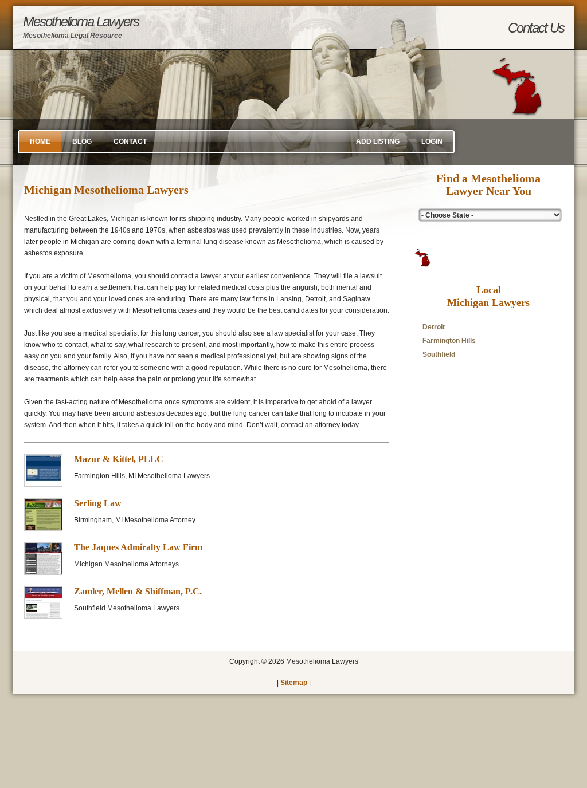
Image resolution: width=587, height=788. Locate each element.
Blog (82, 141)
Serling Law (98, 503)
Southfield (438, 354)
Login (432, 141)
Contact (130, 141)
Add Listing (378, 141)
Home (40, 141)
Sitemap (293, 683)
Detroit (433, 327)
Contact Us (536, 28)
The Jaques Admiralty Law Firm (138, 547)
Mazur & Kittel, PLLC (118, 459)
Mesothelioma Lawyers (81, 27)
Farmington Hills (449, 341)
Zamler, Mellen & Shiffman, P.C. (138, 591)
